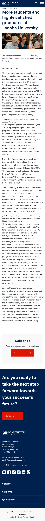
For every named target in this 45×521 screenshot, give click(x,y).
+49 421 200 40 (8, 452)
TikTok (29, 472)
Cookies (33, 517)
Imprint (11, 517)
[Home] (11, 3)
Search (36, 3)
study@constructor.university (13, 460)
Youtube (4, 472)
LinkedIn (24, 472)
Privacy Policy (22, 517)
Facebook (9, 472)
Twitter (19, 472)
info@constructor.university (13, 457)
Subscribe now (20, 353)
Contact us (10, 416)
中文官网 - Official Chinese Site (14, 465)
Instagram (14, 472)
